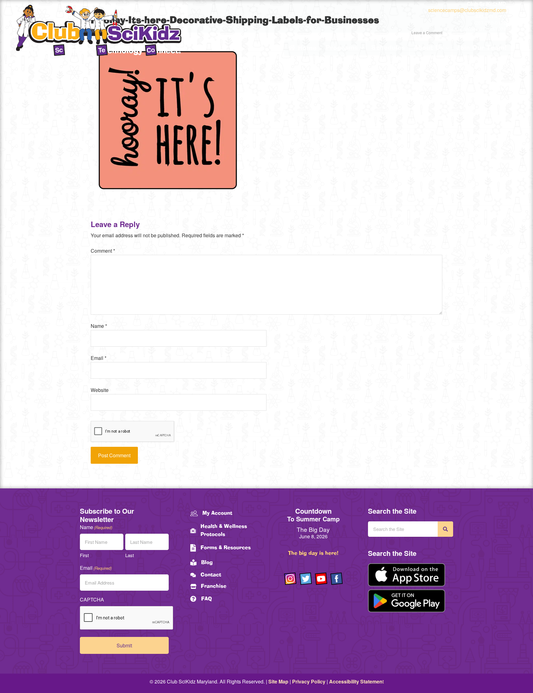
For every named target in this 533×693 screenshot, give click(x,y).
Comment (103, 250)
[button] (362, 48)
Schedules (388, 48)
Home (306, 48)
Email (98, 357)
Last (129, 555)
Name (99, 325)
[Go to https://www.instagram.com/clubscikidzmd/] (290, 579)
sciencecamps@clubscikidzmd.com (467, 10)
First (84, 555)
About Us (428, 48)
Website (100, 389)
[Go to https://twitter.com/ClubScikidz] (306, 579)
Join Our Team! (481, 48)
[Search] (445, 529)
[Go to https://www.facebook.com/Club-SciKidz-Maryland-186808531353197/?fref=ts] (336, 579)
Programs (342, 48)
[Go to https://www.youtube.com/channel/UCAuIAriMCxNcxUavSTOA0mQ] (321, 579)
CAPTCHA (92, 599)
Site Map (278, 681)
